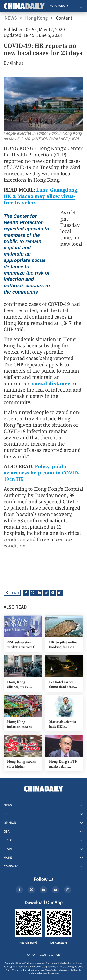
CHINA (31, 955)
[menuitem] (57, 6)
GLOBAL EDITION (50, 955)
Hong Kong (36, 18)
